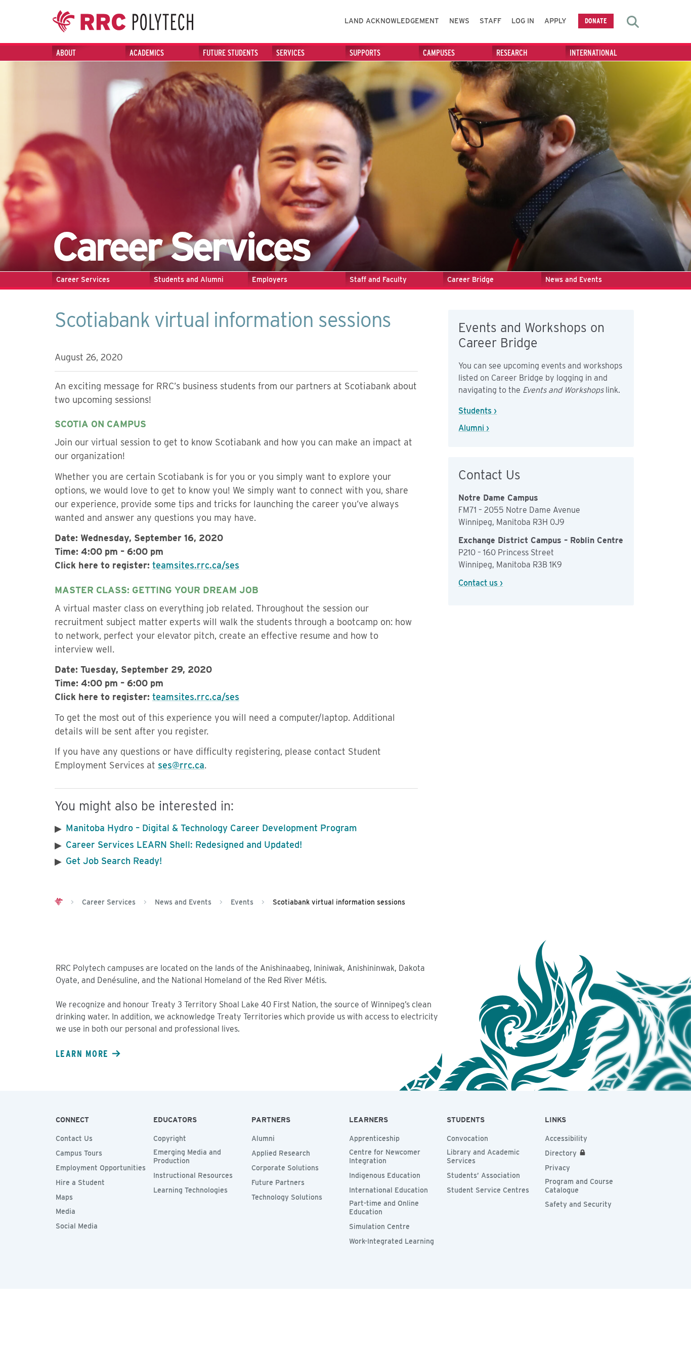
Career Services (83, 279)
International (593, 53)
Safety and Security (578, 1204)
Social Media (77, 1226)
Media (65, 1211)
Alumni (263, 1138)
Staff (490, 20)
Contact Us (74, 1138)
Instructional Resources (193, 1175)
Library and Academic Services (483, 1156)
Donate (596, 20)
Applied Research (280, 1153)
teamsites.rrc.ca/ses (195, 565)
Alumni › (473, 428)
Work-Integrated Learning (391, 1241)
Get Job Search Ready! (114, 860)
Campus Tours (79, 1153)
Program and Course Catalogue (579, 1185)
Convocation (467, 1138)
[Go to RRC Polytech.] (59, 902)
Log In (522, 20)
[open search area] (633, 22)
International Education (388, 1190)
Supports (365, 53)
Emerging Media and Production (187, 1156)
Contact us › (480, 583)
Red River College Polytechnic (123, 21)
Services (290, 53)
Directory (561, 1153)
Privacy (557, 1168)
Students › (477, 411)
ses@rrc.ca (181, 765)
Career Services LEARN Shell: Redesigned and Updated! (184, 844)
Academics (146, 53)
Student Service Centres (488, 1190)
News (459, 20)
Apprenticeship (374, 1138)
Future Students (230, 53)
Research (512, 53)
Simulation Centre (379, 1226)
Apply (555, 20)
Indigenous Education (384, 1175)
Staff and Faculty (378, 279)
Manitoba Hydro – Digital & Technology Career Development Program (211, 828)
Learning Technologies (190, 1190)
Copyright (169, 1138)
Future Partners (278, 1182)
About (66, 53)
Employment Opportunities (101, 1168)
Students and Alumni (189, 279)
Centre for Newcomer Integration (384, 1156)
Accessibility (566, 1138)
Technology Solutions (286, 1197)
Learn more (82, 1053)
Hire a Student (80, 1182)
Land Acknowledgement (391, 20)
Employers (269, 279)
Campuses (439, 53)
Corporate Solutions (285, 1168)
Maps (64, 1197)
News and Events (573, 279)
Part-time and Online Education (384, 1207)
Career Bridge (470, 279)
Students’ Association (483, 1175)
